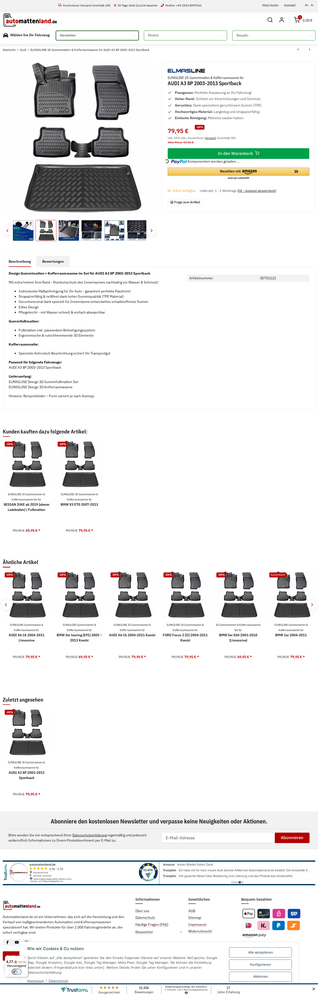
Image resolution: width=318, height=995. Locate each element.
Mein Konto (270, 5)
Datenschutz (58, 981)
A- (312, 5)
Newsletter (144, 932)
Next (151, 230)
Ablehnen (260, 976)
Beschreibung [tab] (20, 261)
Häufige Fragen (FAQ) (151, 924)
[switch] (17, 972)
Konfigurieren (260, 964)
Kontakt (290, 5)
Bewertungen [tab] (53, 261)
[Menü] (25, 959)
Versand (210, 138)
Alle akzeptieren (260, 952)
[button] (270, 20)
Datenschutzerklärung (89, 835)
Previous (7, 230)
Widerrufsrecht (200, 931)
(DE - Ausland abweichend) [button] (256, 191)
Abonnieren (292, 837)
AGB (191, 911)
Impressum (35, 981)
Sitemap (194, 917)
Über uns (142, 911)
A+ (307, 5)
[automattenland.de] (30, 20)
